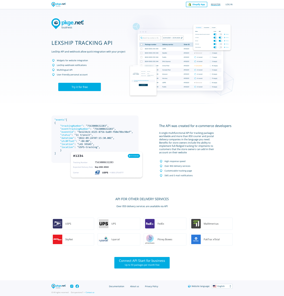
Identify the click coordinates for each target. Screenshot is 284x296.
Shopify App (198, 4)
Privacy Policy (151, 286)
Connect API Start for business (142, 262)
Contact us (90, 292)
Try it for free (80, 87)
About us (134, 286)
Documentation (116, 286)
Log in (229, 4)
